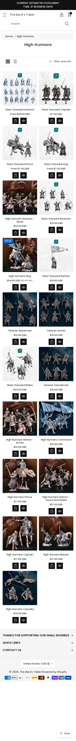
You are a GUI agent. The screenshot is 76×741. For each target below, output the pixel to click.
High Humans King (20, 276)
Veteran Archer (56, 330)
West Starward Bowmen (56, 218)
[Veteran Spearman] (20, 309)
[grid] (8, 61)
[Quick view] (23, 121)
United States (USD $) (36, 663)
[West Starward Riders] (20, 364)
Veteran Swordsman (56, 385)
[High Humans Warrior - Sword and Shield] (56, 476)
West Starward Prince (20, 164)
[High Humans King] (20, 255)
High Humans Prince (20, 497)
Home (9, 36)
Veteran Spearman (20, 330)
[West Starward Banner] (56, 255)
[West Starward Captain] (56, 88)
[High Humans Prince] (20, 476)
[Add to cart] (15, 121)
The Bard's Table (30, 672)
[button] (6, 14)
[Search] (67, 24)
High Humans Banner (56, 554)
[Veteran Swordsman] (56, 364)
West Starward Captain (56, 109)
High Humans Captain (20, 554)
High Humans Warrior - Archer (20, 441)
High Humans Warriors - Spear (19, 220)
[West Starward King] (56, 143)
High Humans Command (56, 439)
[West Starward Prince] (20, 143)
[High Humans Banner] (56, 533)
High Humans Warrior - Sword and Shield (56, 498)
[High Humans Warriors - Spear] (20, 197)
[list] (15, 61)
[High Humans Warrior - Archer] (20, 418)
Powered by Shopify (54, 672)
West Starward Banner (56, 276)
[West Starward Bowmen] (56, 197)
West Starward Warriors (19, 109)
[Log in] (62, 15)
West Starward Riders (20, 385)
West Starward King (56, 164)
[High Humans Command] (56, 418)
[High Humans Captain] (20, 533)
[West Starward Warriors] (20, 88)
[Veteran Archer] (56, 309)
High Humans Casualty (20, 609)
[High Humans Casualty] (20, 588)
